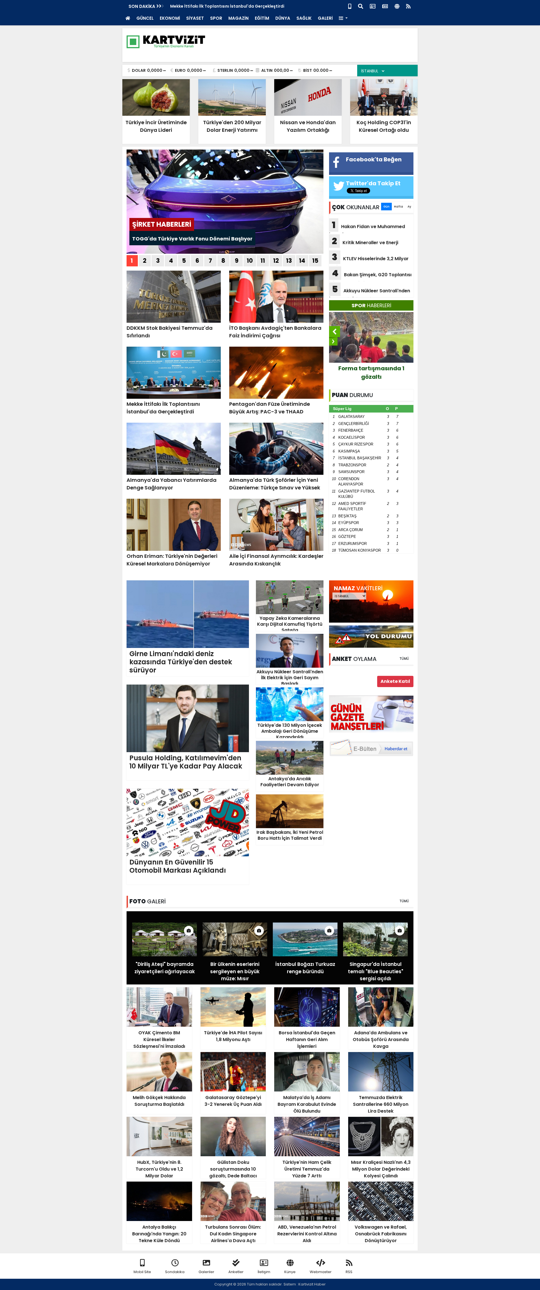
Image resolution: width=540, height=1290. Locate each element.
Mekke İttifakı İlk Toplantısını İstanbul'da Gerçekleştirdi (227, 6)
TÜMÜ (404, 658)
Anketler (236, 1272)
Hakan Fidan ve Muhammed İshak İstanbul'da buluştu (367, 228)
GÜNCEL (145, 18)
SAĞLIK (304, 18)
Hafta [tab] (398, 206)
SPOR (216, 18)
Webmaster (321, 1272)
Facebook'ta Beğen (374, 159)
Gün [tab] (386, 206)
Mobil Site (142, 1272)
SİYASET (195, 18)
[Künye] (397, 5)
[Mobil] (349, 5)
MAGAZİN (238, 18)
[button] (343, 18)
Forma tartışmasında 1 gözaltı (371, 372)
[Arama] (360, 5)
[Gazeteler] (385, 5)
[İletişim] (372, 5)
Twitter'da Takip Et (373, 183)
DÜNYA (282, 18)
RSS (349, 1272)
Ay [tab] (409, 206)
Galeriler (206, 1272)
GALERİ (325, 18)
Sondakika (174, 1272)
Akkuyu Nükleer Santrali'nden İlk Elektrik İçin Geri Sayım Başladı (369, 292)
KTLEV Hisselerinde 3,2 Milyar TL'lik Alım (369, 260)
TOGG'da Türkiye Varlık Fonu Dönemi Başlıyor (192, 238)
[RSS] (408, 5)
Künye (290, 1272)
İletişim (264, 1272)
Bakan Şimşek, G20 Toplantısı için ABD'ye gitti (370, 276)
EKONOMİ (170, 18)
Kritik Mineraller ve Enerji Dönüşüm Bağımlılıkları (363, 244)
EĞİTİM (262, 18)
